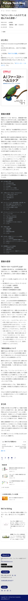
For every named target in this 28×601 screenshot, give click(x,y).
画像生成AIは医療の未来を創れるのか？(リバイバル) (17, 468)
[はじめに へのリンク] (9, 40)
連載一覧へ (3, 450)
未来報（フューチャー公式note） (18, 534)
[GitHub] (5, 590)
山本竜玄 (11, 22)
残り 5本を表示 (6, 487)
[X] (13, 575)
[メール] (15, 575)
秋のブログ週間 (12, 53)
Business (4, 24)
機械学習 (11, 24)
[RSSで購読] (10, 590)
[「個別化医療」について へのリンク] (17, 348)
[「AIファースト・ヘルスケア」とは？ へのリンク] (24, 266)
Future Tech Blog (14, 3)
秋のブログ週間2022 (10, 441)
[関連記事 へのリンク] (7, 465)
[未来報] (5, 536)
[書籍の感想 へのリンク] (11, 261)
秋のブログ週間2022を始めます (16, 497)
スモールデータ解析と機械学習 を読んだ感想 (17, 475)
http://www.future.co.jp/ (7, 561)
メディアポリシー (5, 598)
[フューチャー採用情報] (5, 524)
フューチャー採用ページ (18, 521)
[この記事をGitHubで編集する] (17, 18)
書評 (16, 24)
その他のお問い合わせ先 (7, 580)
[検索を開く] (26, 2)
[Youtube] (8, 590)
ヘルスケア (21, 24)
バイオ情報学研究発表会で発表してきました (17, 481)
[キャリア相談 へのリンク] (13, 508)
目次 (4, 31)
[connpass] (2, 590)
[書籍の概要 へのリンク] (11, 113)
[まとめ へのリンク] (7, 404)
